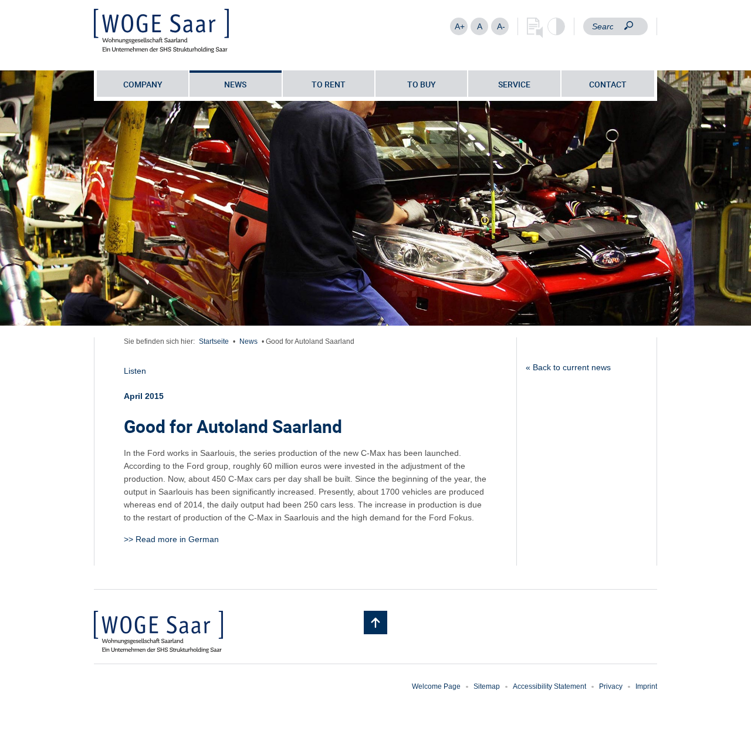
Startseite (214, 341)
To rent (329, 84)
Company (143, 84)
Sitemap (486, 686)
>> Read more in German (171, 539)
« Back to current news (568, 367)
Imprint (646, 686)
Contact (608, 84)
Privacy (611, 686)
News (235, 84)
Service (514, 84)
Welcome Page (436, 686)
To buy (421, 84)
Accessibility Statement (549, 686)
